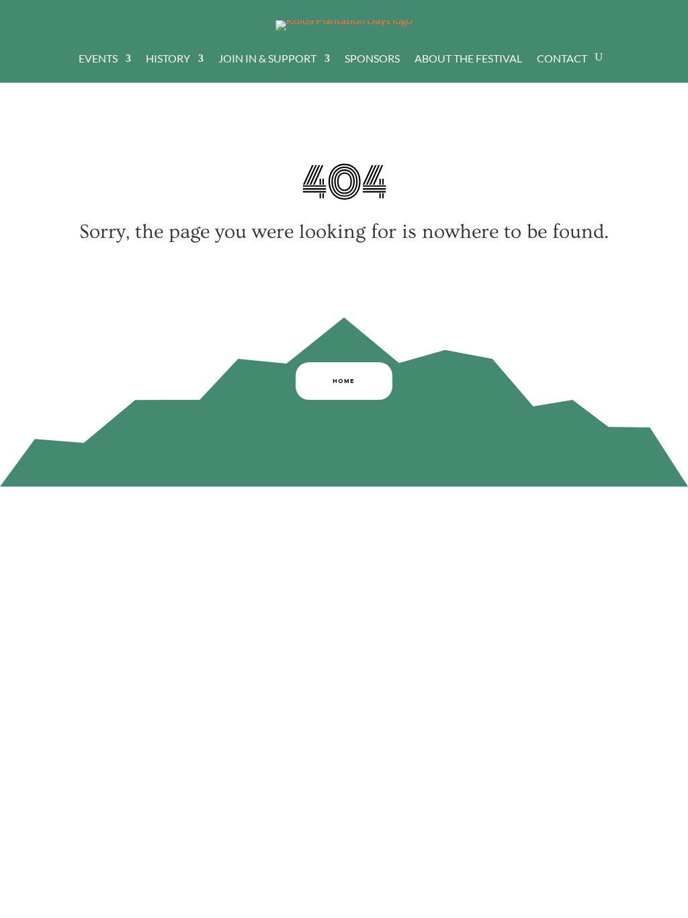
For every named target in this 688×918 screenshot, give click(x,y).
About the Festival (468, 59)
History (168, 59)
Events (98, 59)
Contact (562, 59)
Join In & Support (267, 59)
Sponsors (372, 59)
